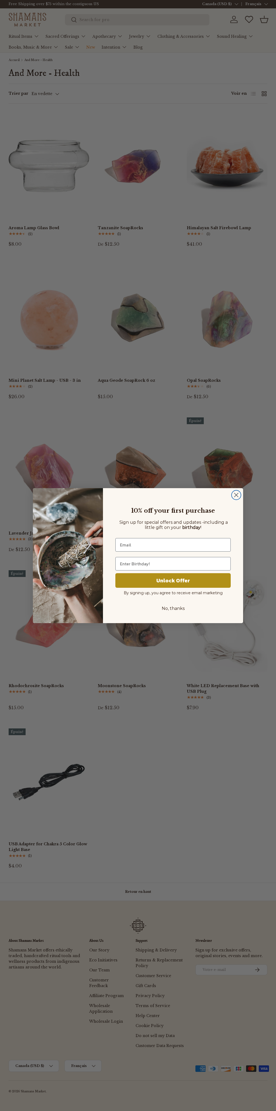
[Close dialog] (236, 495)
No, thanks (173, 608)
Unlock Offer (173, 580)
